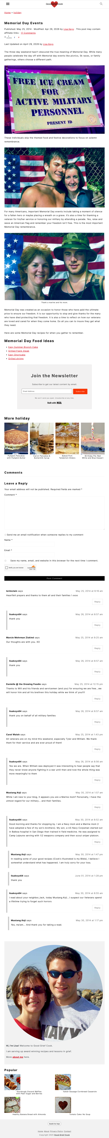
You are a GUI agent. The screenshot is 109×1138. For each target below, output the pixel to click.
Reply (98, 602)
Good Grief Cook (62, 1135)
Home (7, 12)
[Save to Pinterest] (19, 37)
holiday (18, 12)
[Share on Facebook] (14, 37)
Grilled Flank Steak (18, 351)
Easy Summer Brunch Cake (23, 347)
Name (8, 540)
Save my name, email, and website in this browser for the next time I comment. (54, 560)
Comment (10, 494)
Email (8, 550)
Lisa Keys (48, 44)
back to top (54, 1124)
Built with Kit (54, 403)
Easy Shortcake (16, 354)
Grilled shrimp (16, 358)
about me (18, 1057)
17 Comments (28, 33)
